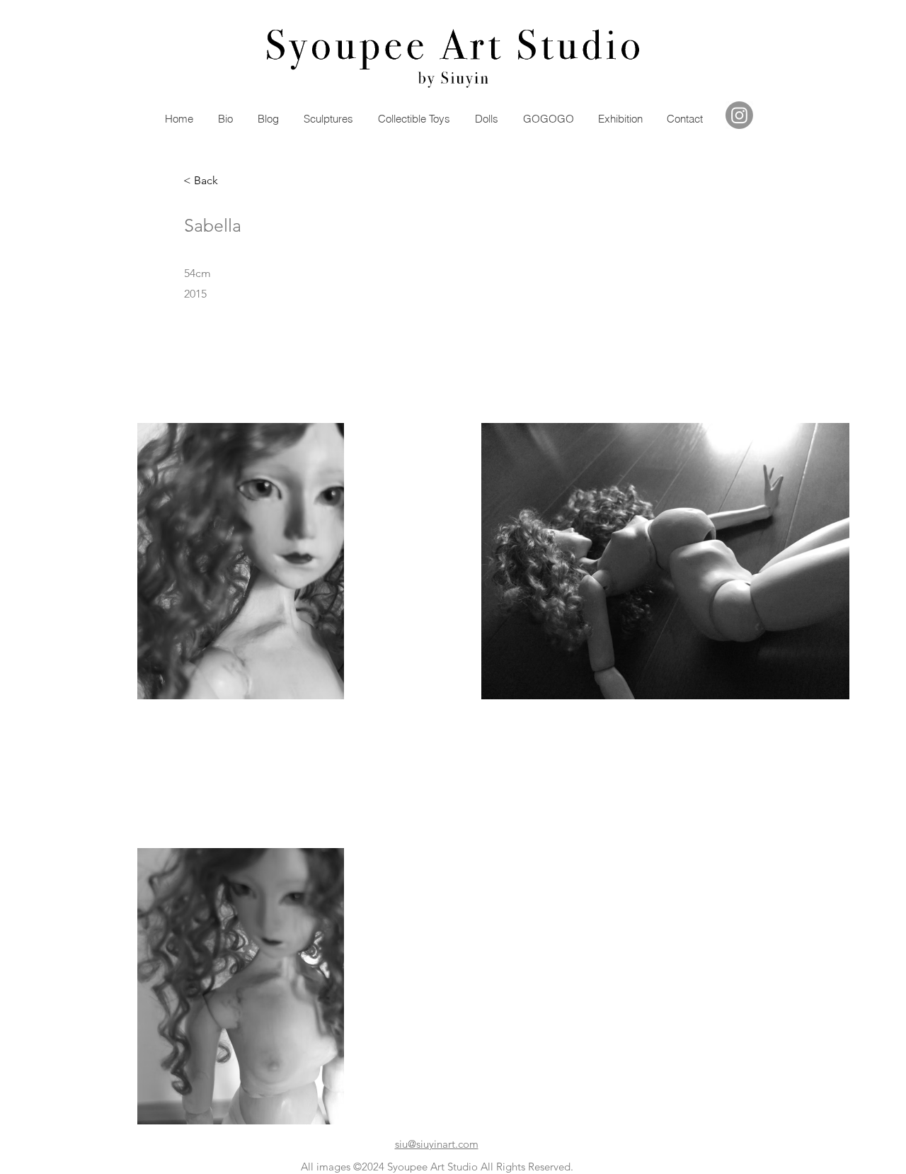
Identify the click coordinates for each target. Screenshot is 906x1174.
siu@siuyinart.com (436, 1144)
